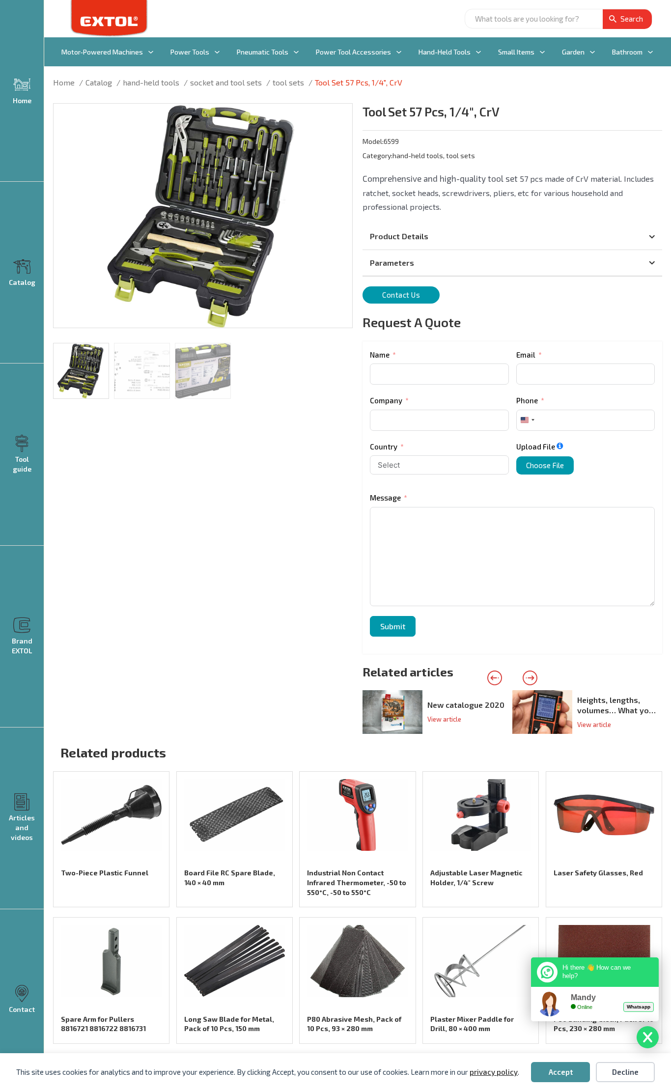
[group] (437, 712)
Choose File (545, 465)
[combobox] (527, 420)
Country (383, 446)
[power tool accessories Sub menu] (399, 52)
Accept (561, 1071)
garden (573, 52)
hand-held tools (445, 52)
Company (386, 400)
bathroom (627, 52)
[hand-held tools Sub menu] (478, 52)
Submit (392, 626)
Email (525, 354)
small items (516, 52)
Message (385, 497)
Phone (527, 400)
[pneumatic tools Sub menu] (296, 52)
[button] (339, 117)
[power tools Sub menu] (217, 52)
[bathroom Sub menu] (650, 52)
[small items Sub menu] (542, 52)
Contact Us (401, 294)
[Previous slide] (494, 678)
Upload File (535, 446)
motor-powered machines (102, 52)
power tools (189, 52)
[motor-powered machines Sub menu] (151, 52)
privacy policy (494, 1071)
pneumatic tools (262, 52)
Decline (625, 1071)
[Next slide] (530, 678)
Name (380, 354)
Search (631, 18)
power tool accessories (353, 52)
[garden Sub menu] (592, 52)
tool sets (460, 155)
